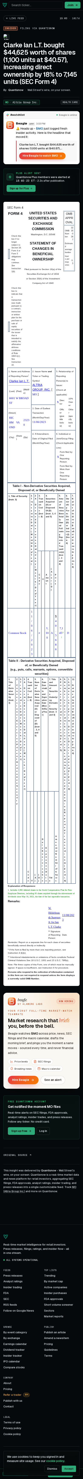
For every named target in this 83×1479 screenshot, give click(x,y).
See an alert (53, 1080)
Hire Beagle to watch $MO (40, 155)
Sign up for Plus (19, 188)
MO (21, 102)
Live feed (17, 18)
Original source (15, 1155)
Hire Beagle (20, 1080)
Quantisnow (47, 28)
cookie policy (55, 1461)
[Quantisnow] (5, 5)
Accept (68, 1469)
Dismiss (52, 1469)
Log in (43, 1131)
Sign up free (19, 1131)
